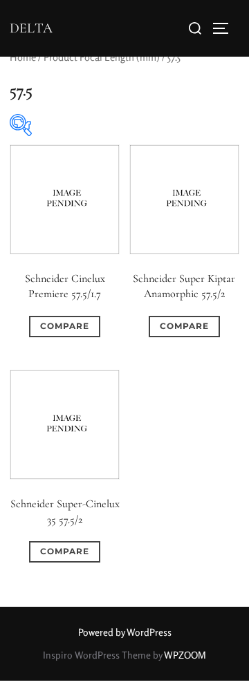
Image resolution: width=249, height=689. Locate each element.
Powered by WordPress (125, 632)
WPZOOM (185, 655)
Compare (64, 326)
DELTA (31, 28)
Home (23, 57)
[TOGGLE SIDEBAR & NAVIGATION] (225, 28)
